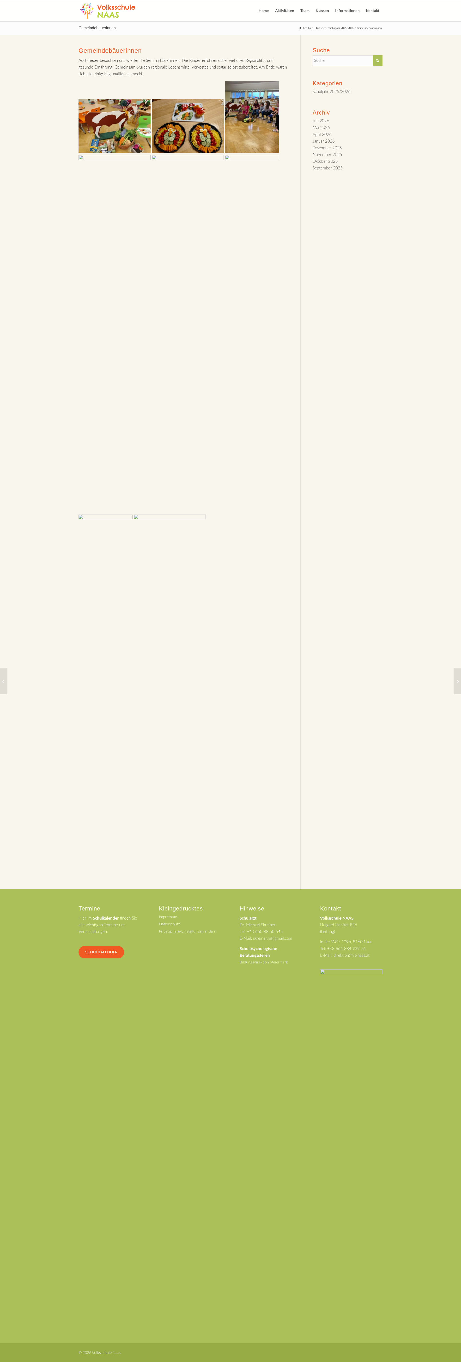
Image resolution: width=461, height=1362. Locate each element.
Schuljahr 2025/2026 (332, 92)
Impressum (168, 917)
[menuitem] (263, 10)
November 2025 (327, 155)
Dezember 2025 (327, 148)
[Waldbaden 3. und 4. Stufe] (457, 681)
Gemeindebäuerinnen (97, 28)
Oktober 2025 (325, 161)
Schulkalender (101, 952)
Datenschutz (169, 924)
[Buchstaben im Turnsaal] (3, 681)
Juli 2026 (321, 121)
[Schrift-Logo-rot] (108, 10)
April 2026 (322, 135)
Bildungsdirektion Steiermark (264, 962)
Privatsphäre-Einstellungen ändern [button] (187, 931)
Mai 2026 (321, 128)
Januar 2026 (324, 141)
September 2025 (328, 168)
